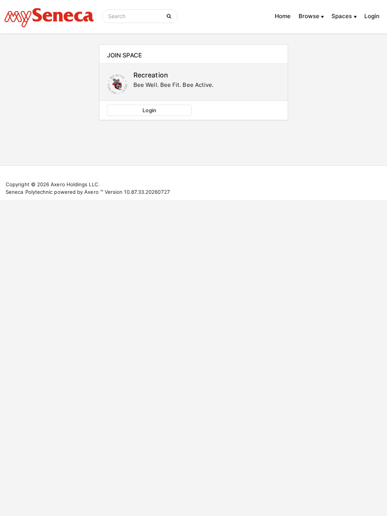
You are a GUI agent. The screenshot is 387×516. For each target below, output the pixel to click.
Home (283, 16)
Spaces (342, 16)
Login (371, 16)
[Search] (170, 16)
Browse (310, 16)
